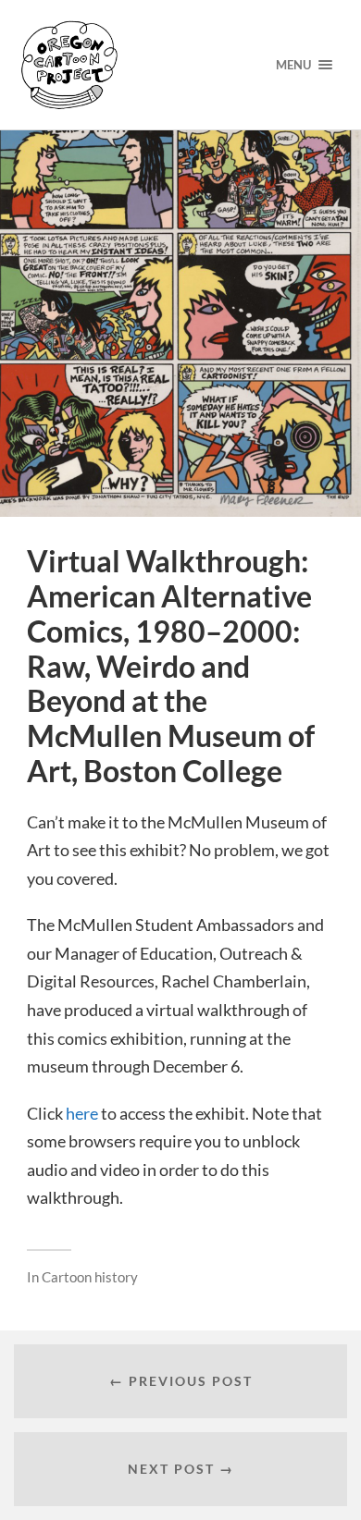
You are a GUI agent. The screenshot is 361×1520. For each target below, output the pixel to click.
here (82, 1113)
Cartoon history (90, 1277)
